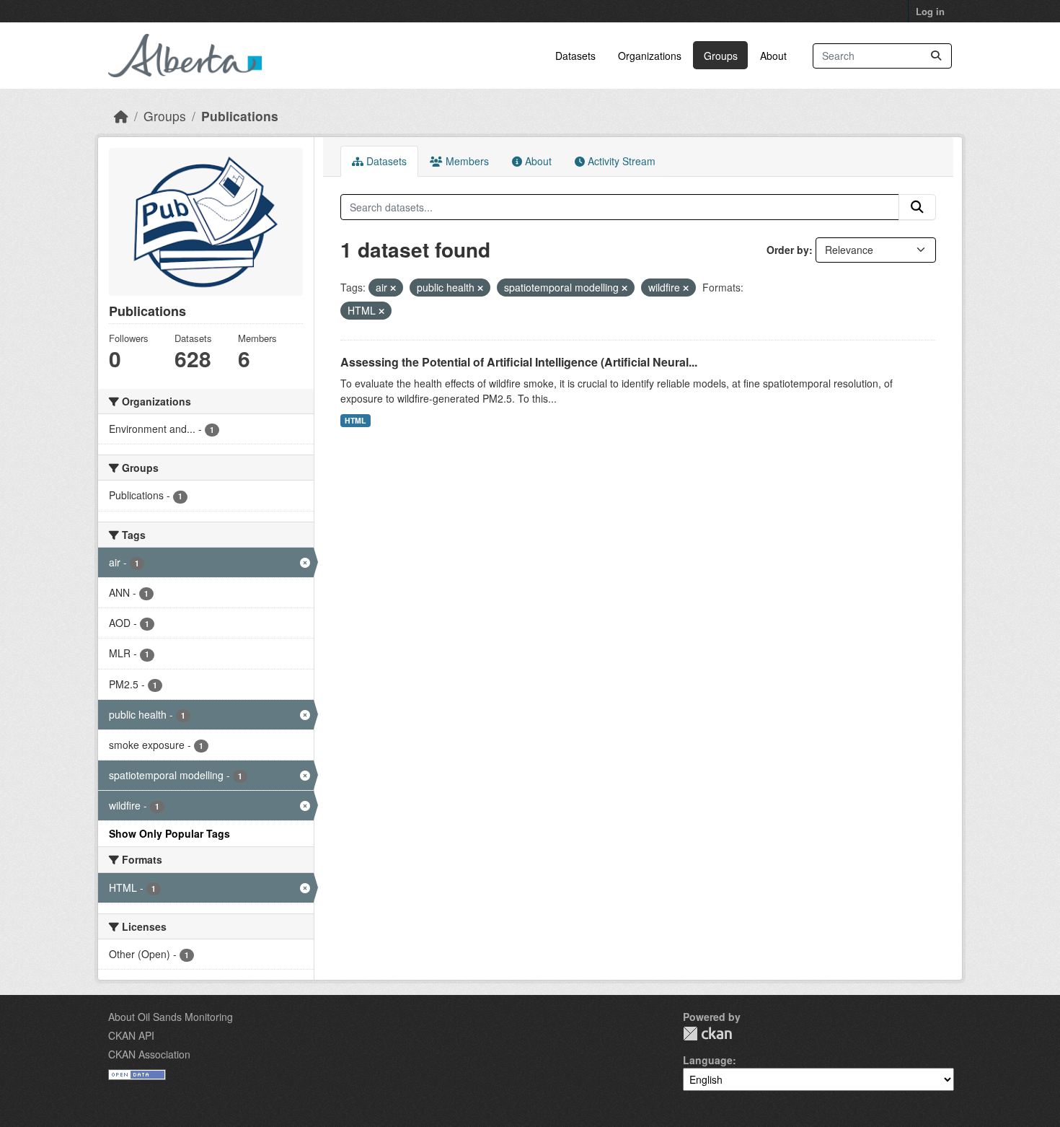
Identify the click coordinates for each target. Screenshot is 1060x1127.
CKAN (707, 1033)
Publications (239, 116)
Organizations (649, 55)
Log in (930, 11)
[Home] (121, 116)
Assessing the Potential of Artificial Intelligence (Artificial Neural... (518, 362)
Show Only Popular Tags (169, 833)
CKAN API (131, 1035)
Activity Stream (620, 161)
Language (708, 1060)
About (773, 55)
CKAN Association (149, 1054)
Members (466, 161)
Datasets (575, 55)
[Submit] (936, 56)
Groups (721, 55)
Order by (788, 249)
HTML (355, 420)
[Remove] (393, 288)
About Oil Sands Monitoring (170, 1016)
